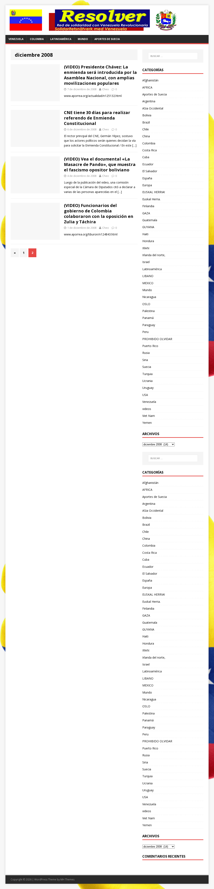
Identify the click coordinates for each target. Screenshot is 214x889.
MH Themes (67, 879)
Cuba (145, 157)
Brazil (146, 122)
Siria (145, 360)
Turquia (147, 374)
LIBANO (147, 276)
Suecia (146, 367)
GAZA (146, 213)
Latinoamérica (60, 39)
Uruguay (148, 388)
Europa (147, 185)
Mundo (83, 39)
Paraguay (148, 325)
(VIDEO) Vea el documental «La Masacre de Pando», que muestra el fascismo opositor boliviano (100, 164)
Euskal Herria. (151, 199)
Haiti (145, 234)
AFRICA (147, 87)
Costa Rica (149, 150)
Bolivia (146, 115)
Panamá (148, 318)
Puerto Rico (150, 346)
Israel (146, 262)
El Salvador (149, 171)
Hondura (148, 241)
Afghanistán (150, 80)
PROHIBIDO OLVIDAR (157, 339)
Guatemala (149, 220)
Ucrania (147, 381)
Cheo (105, 89)
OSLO (146, 304)
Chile (145, 129)
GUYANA (148, 227)
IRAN (145, 248)
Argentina (148, 101)
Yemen (147, 423)
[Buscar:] (172, 56)
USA (145, 395)
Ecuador (147, 164)
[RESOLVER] (107, 20)
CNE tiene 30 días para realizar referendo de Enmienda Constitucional (97, 118)
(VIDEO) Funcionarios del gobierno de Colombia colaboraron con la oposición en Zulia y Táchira (98, 214)
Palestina (148, 311)
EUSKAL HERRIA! (153, 192)
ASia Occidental (152, 108)
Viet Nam (148, 416)
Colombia (37, 39)
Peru (145, 332)
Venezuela (16, 39)
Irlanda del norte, (153, 255)
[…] (134, 145)
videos (146, 409)
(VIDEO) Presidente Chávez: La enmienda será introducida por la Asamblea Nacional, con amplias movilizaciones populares (100, 75)
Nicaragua (149, 297)
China (146, 136)
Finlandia (148, 206)
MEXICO (147, 283)
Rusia (146, 353)
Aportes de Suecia (107, 39)
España (147, 178)
